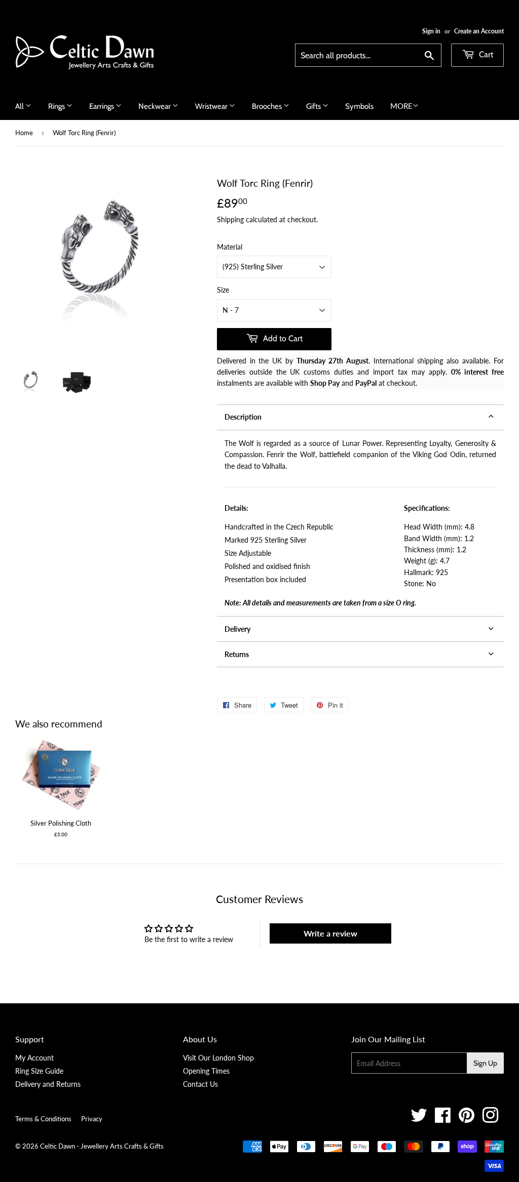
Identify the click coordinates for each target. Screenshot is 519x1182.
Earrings (102, 106)
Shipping (230, 219)
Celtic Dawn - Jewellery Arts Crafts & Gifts (102, 1146)
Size (223, 290)
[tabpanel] (360, 523)
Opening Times (206, 1071)
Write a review (330, 933)
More (401, 105)
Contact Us (200, 1084)
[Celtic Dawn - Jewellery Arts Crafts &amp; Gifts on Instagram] (490, 1119)
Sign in (431, 31)
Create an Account (479, 31)
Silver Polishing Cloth (60, 823)
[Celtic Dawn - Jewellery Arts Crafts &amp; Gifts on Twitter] (419, 1119)
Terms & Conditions (43, 1119)
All (20, 106)
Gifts (314, 106)
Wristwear (212, 106)
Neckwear (155, 106)
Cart (485, 54)
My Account (34, 1057)
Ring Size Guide (39, 1071)
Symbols (359, 106)
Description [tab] (243, 417)
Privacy (91, 1119)
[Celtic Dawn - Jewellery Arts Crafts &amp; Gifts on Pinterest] (466, 1119)
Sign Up (485, 1063)
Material (229, 246)
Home (24, 133)
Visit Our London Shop (218, 1057)
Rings (57, 106)
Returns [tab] (237, 654)
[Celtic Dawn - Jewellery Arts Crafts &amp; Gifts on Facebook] (442, 1119)
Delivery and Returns (48, 1084)
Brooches (267, 106)
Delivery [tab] (237, 629)
